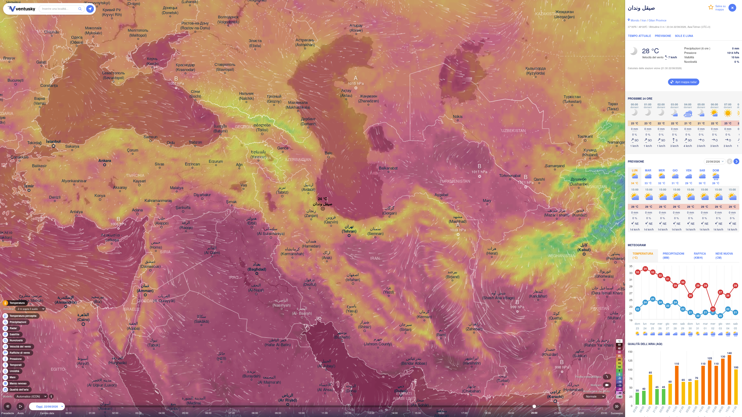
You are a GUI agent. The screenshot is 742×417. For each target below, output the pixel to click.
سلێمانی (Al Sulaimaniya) (271, 231)
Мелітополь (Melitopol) (138, 33)
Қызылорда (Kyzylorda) (536, 71)
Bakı (328, 153)
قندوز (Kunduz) (579, 213)
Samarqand (554, 165)
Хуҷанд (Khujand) (590, 152)
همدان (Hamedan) (311, 244)
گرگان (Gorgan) (389, 211)
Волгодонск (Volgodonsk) (228, 20)
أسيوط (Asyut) (83, 361)
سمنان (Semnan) (375, 231)
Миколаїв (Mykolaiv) (93, 31)
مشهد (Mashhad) (457, 219)
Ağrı (239, 164)
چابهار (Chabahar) (471, 389)
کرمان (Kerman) (424, 314)
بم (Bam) (441, 332)
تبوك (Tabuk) (153, 343)
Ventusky (21, 9)
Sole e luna (684, 36)
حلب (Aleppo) (161, 221)
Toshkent (585, 136)
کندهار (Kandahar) (538, 294)
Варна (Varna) (40, 101)
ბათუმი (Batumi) (220, 129)
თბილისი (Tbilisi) (262, 127)
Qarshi (539, 179)
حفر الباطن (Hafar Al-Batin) (278, 342)
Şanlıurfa (183, 207)
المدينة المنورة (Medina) (194, 401)
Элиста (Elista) (255, 43)
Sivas (159, 164)
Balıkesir (39, 165)
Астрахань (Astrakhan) (305, 42)
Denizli (55, 197)
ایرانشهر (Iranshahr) (472, 361)
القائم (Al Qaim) (212, 250)
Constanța (49, 85)
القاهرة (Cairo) (83, 317)
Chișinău (51, 32)
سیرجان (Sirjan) (405, 327)
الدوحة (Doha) (351, 388)
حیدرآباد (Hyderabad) (573, 387)
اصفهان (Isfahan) (352, 277)
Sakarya (72, 146)
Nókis (458, 116)
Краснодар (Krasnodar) (185, 67)
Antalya (76, 211)
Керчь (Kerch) (152, 61)
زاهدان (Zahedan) (474, 326)
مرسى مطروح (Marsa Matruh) (30, 298)
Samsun (150, 136)
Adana (137, 210)
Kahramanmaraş (158, 200)
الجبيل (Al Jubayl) (326, 364)
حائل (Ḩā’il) (221, 356)
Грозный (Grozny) (274, 99)
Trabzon (195, 142)
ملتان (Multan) (614, 315)
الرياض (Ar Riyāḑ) (287, 398)
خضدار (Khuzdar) (550, 352)
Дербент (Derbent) (308, 121)
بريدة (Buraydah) (251, 374)
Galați (41, 62)
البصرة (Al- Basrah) (302, 311)
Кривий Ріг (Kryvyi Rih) (112, 12)
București (16, 80)
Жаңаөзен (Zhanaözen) (368, 98)
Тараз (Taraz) (613, 106)
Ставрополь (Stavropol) (224, 67)
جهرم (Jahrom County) (378, 342)
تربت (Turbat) (503, 378)
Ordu (171, 142)
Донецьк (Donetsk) (170, 10)
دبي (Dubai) (400, 388)
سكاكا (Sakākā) (201, 319)
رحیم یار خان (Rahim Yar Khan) (599, 343)
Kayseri (139, 181)
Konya (99, 195)
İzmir (29, 186)
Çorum (132, 150)
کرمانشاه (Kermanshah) (292, 251)
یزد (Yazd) (388, 290)
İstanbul (53, 141)
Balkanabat (388, 168)
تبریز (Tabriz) (282, 190)
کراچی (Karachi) (555, 394)
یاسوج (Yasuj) (351, 309)
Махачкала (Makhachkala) (298, 105)
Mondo (635, 20)
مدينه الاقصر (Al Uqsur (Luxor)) (102, 383)
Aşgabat (441, 194)
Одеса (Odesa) (76, 40)
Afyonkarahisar (74, 180)
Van (243, 185)
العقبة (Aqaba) (133, 326)
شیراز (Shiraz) (364, 324)
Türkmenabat (510, 175)
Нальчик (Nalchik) (246, 96)
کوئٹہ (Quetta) (555, 316)
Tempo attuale (639, 36)
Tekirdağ (34, 143)
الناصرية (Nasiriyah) (281, 303)
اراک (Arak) (327, 255)
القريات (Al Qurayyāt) (164, 298)
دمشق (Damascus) (150, 264)
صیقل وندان (322, 203)
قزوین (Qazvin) (331, 220)
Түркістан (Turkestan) (572, 99)
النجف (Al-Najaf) (256, 288)
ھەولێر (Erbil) (252, 221)
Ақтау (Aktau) (346, 93)
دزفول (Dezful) (309, 282)
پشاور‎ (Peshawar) (615, 256)
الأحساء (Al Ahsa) (325, 387)
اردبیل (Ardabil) (308, 187)
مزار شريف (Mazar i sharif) (556, 213)
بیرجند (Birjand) (452, 274)
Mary (487, 200)
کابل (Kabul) (584, 247)
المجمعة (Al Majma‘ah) (269, 380)
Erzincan (192, 164)
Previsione (663, 36)
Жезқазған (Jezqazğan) (564, 14)
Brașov (9, 58)
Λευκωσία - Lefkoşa (111, 237)
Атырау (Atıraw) (356, 28)
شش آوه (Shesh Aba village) (498, 295)
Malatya (176, 187)
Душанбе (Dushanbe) (578, 182)
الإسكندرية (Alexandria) (66, 300)
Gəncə (282, 148)
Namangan (617, 142)
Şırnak (231, 201)
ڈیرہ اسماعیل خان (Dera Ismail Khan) (607, 291)
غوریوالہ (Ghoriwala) (604, 274)
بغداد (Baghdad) (257, 267)
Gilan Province (657, 20)
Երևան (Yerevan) (258, 154)
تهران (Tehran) (349, 229)
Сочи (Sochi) (195, 94)
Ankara (104, 160)
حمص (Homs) (156, 245)
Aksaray (120, 187)
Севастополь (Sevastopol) (113, 75)
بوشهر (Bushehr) (342, 335)
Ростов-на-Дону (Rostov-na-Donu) (195, 26)
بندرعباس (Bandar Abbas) (414, 361)
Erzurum (216, 161)
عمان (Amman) (145, 288)
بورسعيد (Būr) (97, 299)
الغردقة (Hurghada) (117, 360)
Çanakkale (20, 157)
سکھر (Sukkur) (580, 353)
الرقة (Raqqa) (186, 225)
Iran (644, 20)
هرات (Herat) (492, 251)
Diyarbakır (202, 194)
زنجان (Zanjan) (311, 213)
